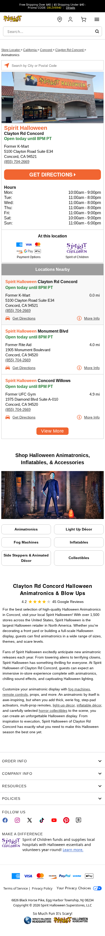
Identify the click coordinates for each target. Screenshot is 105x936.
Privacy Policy (42, 888)
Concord (46, 50)
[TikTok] (42, 820)
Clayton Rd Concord (69, 50)
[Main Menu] (97, 19)
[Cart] (83, 19)
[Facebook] (5, 820)
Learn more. (73, 849)
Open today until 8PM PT (29, 287)
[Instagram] (17, 820)
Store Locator (11, 50)
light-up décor (64, 705)
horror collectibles (53, 711)
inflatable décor (89, 705)
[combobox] (52, 31)
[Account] (71, 19)
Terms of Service (15, 888)
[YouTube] (54, 820)
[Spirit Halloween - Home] (12, 19)
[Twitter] (30, 820)
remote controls (15, 694)
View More (52, 431)
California (30, 50)
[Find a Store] (60, 19)
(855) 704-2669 (16, 161)
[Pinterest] (66, 820)
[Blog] (78, 820)
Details (70, 7)
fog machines (79, 689)
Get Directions (51, 174)
